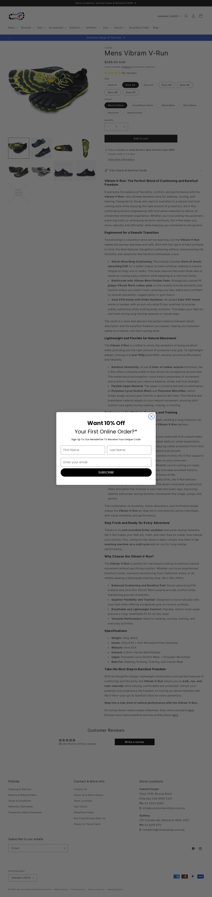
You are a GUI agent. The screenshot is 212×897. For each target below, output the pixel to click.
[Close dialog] (151, 416)
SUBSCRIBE (106, 472)
